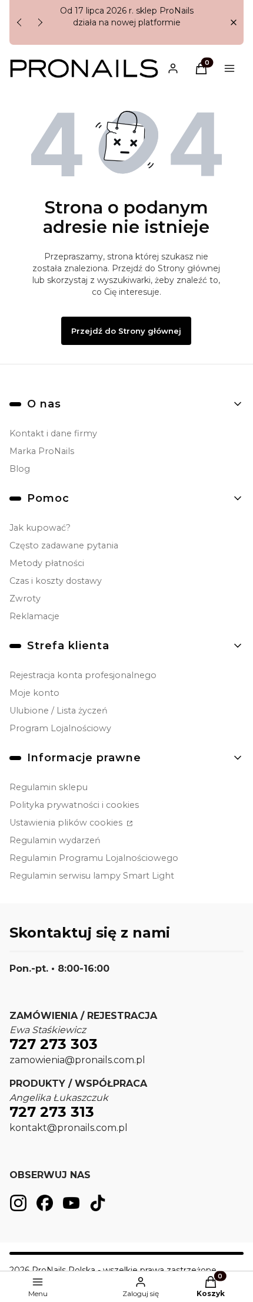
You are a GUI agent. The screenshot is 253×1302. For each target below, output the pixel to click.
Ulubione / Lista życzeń (58, 710)
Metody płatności (46, 563)
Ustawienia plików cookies (67, 822)
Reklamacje (34, 616)
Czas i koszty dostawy (55, 581)
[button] (233, 23)
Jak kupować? (40, 527)
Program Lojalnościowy (60, 728)
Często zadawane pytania (63, 545)
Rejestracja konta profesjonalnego (83, 675)
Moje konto (34, 693)
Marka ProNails (41, 451)
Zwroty (25, 598)
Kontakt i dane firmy (53, 433)
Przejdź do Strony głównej (126, 331)
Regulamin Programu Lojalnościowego (93, 858)
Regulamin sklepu (48, 787)
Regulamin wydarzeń (55, 840)
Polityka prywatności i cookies (74, 805)
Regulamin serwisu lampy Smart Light (91, 875)
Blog (19, 468)
